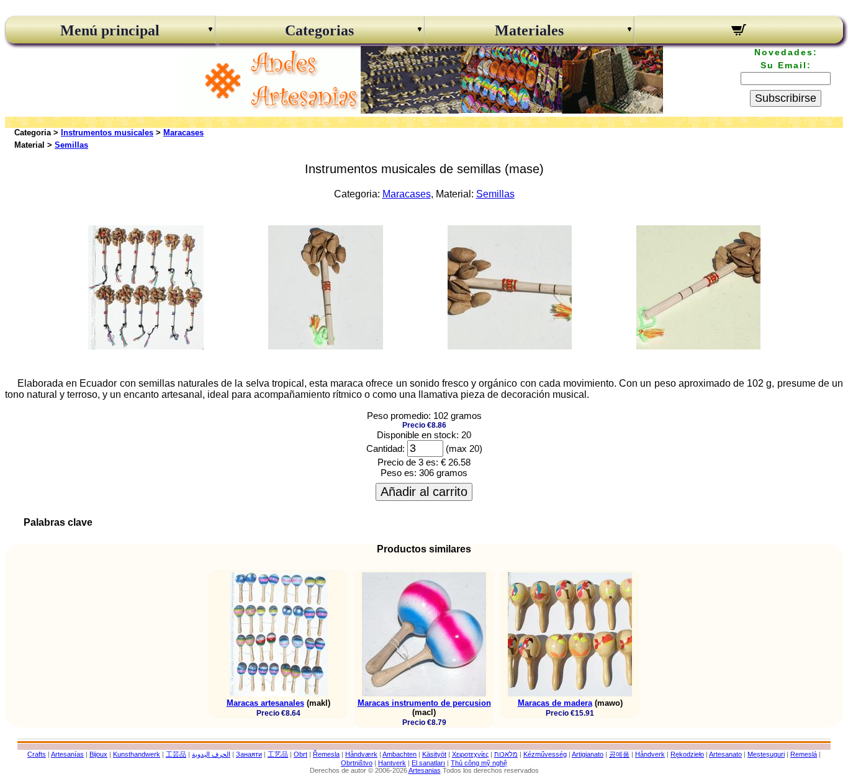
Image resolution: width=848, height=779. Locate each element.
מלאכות (506, 754)
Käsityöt (434, 754)
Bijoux (98, 754)
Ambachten (399, 754)
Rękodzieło (687, 754)
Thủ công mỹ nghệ (479, 763)
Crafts (36, 754)
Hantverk (392, 763)
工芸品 (176, 754)
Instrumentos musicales (107, 132)
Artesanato (725, 754)
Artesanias (424, 770)
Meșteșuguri (766, 754)
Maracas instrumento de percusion (424, 703)
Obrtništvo (356, 763)
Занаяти (249, 754)
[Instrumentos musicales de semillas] (146, 346)
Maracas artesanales (265, 703)
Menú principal (110, 30)
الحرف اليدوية (211, 754)
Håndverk (650, 754)
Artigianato (587, 754)
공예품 (619, 754)
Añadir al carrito (424, 491)
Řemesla (326, 754)
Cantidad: (385, 448)
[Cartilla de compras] (739, 31)
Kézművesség (545, 754)
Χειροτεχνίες (470, 754)
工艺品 (278, 754)
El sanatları (428, 763)
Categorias (319, 30)
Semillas (71, 145)
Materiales (529, 30)
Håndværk (361, 754)
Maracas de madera (555, 703)
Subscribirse (785, 98)
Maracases (183, 132)
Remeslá (803, 754)
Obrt (300, 754)
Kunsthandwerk (136, 754)
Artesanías (67, 754)
